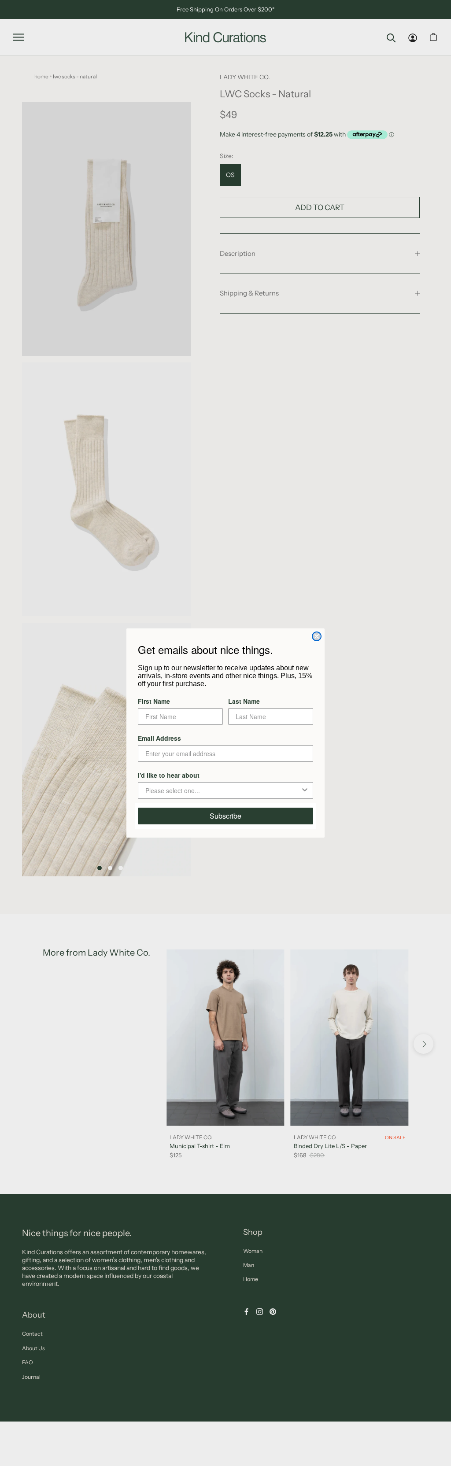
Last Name (244, 701)
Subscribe (225, 816)
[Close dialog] (316, 636)
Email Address (159, 738)
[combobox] (222, 790)
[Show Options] (304, 790)
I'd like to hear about (169, 775)
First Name (154, 701)
